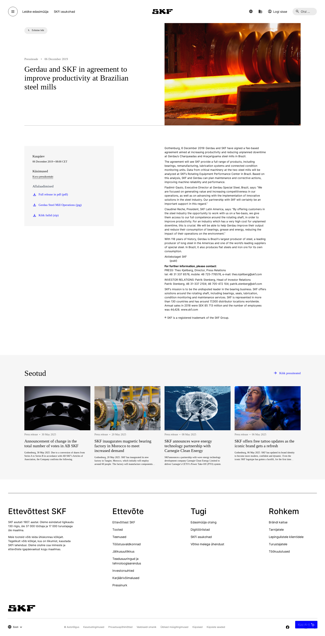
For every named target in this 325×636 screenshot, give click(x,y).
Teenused (119, 537)
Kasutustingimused (93, 626)
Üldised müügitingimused (174, 626)
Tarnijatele (276, 529)
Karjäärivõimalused (125, 578)
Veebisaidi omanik (146, 626)
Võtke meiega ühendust (207, 544)
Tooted (117, 529)
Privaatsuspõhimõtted (120, 626)
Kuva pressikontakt (42, 176)
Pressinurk (119, 585)
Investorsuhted (123, 570)
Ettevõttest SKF (123, 522)
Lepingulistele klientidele (286, 537)
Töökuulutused (279, 551)
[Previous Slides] (33, 438)
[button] (251, 11)
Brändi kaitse (278, 522)
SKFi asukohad (201, 537)
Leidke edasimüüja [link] (35, 11)
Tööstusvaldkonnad (126, 544)
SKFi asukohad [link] (64, 11)
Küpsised (197, 626)
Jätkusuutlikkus (123, 551)
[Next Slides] (291, 438)
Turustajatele (278, 544)
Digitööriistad (200, 529)
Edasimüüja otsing (203, 522)
